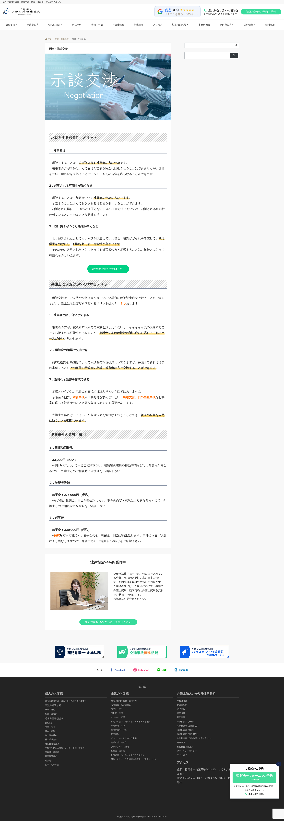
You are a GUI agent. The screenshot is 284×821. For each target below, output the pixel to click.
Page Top (142, 687)
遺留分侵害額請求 (54, 718)
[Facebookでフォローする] (117, 670)
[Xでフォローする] (99, 670)
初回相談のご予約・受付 (261, 11)
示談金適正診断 (53, 705)
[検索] (234, 55)
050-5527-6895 (223, 10)
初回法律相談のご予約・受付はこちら (108, 622)
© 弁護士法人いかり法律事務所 (131, 816)
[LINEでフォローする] (161, 670)
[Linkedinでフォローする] (181, 670)
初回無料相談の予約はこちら (108, 268)
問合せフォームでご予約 (256, 777)
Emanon (163, 816)
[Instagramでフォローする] (141, 670)
